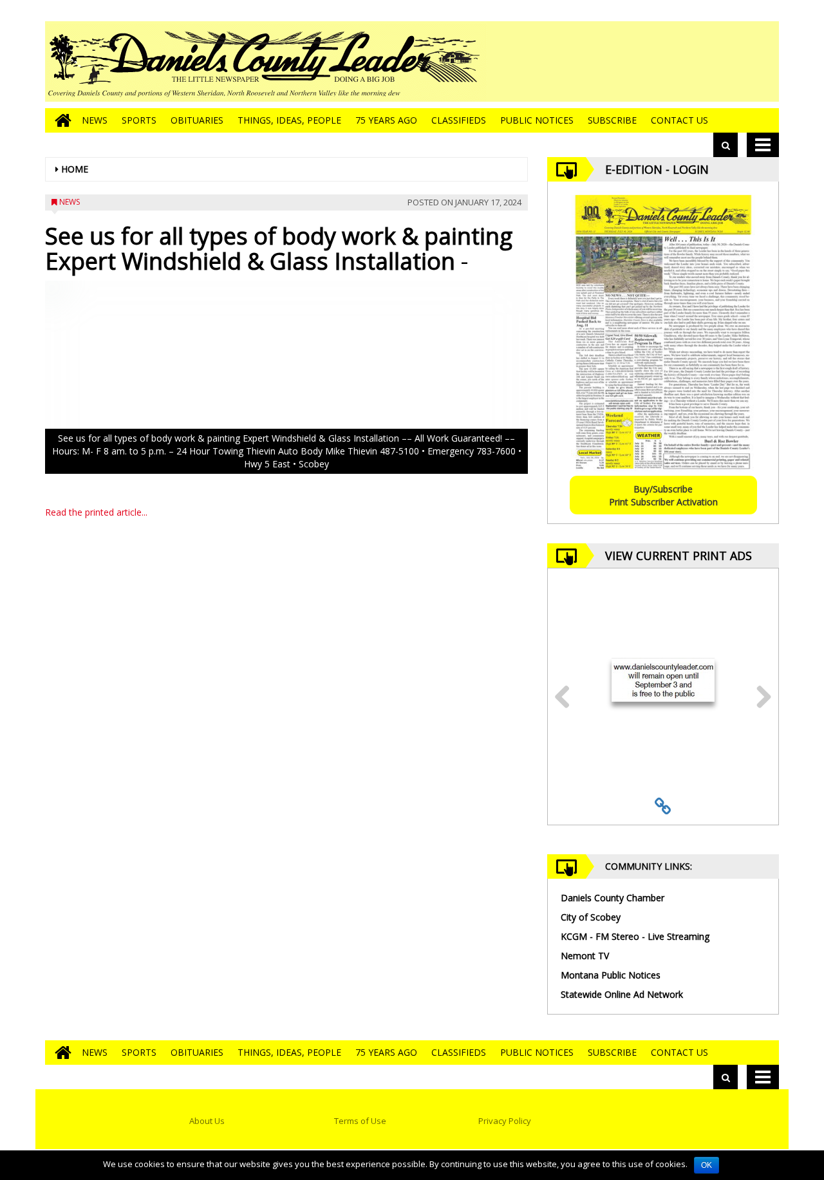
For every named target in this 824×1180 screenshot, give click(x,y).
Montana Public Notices (610, 975)
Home (74, 169)
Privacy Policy (504, 1121)
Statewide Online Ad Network (622, 994)
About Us (207, 1121)
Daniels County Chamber (612, 898)
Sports (139, 120)
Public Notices (537, 120)
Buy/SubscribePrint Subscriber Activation (663, 495)
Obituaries (197, 120)
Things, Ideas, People (289, 120)
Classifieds (458, 120)
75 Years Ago (386, 120)
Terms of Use (360, 1121)
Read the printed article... (96, 512)
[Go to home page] (60, 120)
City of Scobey (591, 917)
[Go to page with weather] (682, 61)
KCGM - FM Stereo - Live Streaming (635, 936)
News (95, 120)
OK (706, 1165)
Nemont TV (585, 956)
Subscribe (612, 120)
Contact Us (679, 120)
